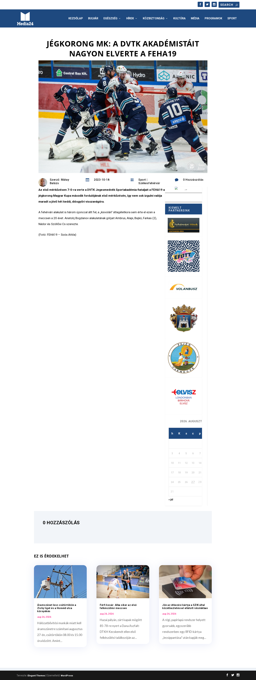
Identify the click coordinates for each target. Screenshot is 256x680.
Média (195, 18)
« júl (171, 499)
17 (172, 472)
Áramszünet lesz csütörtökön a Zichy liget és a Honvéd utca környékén (56, 608)
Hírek (130, 18)
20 (193, 472)
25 (179, 482)
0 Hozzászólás (193, 179)
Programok (213, 18)
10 (172, 463)
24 (172, 482)
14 (200, 463)
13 (193, 463)
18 (179, 472)
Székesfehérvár (149, 183)
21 (200, 472)
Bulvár (93, 18)
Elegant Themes (36, 675)
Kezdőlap (75, 18)
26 (186, 482)
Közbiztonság (153, 18)
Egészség (110, 18)
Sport (232, 18)
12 (186, 463)
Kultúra (179, 18)
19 (186, 472)
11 (179, 463)
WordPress (67, 675)
